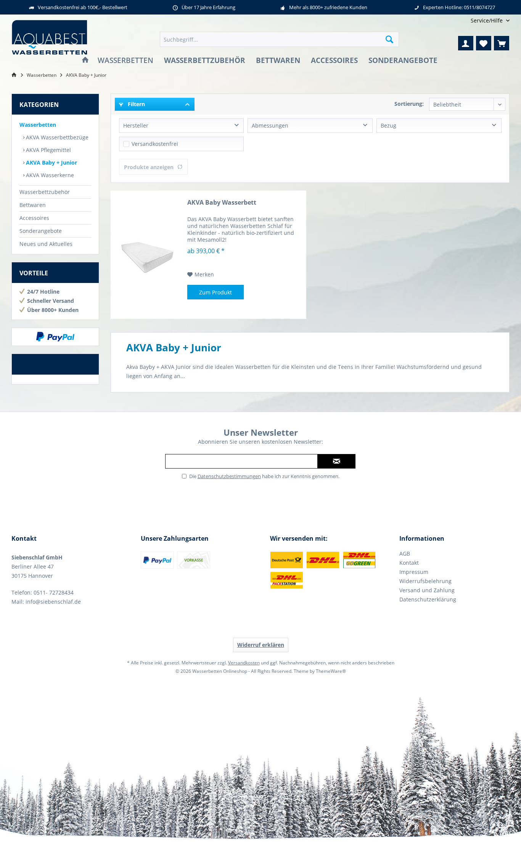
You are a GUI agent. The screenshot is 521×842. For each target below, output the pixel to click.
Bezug (388, 125)
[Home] (85, 60)
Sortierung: (409, 103)
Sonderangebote (40, 230)
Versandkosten (244, 662)
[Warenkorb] (502, 43)
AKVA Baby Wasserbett (221, 203)
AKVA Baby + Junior (50, 162)
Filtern (135, 104)
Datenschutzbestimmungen (229, 476)
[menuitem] (487, 20)
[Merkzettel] (484, 43)
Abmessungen (270, 125)
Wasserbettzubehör (44, 192)
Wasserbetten (37, 124)
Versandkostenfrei (155, 143)
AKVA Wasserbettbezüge (56, 137)
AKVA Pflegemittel (47, 150)
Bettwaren (32, 204)
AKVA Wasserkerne (49, 175)
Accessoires (34, 217)
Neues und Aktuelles (45, 243)
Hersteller (135, 125)
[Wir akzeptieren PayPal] (55, 337)
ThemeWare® (331, 671)
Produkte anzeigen (149, 167)
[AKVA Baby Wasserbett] (147, 255)
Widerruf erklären (260, 644)
